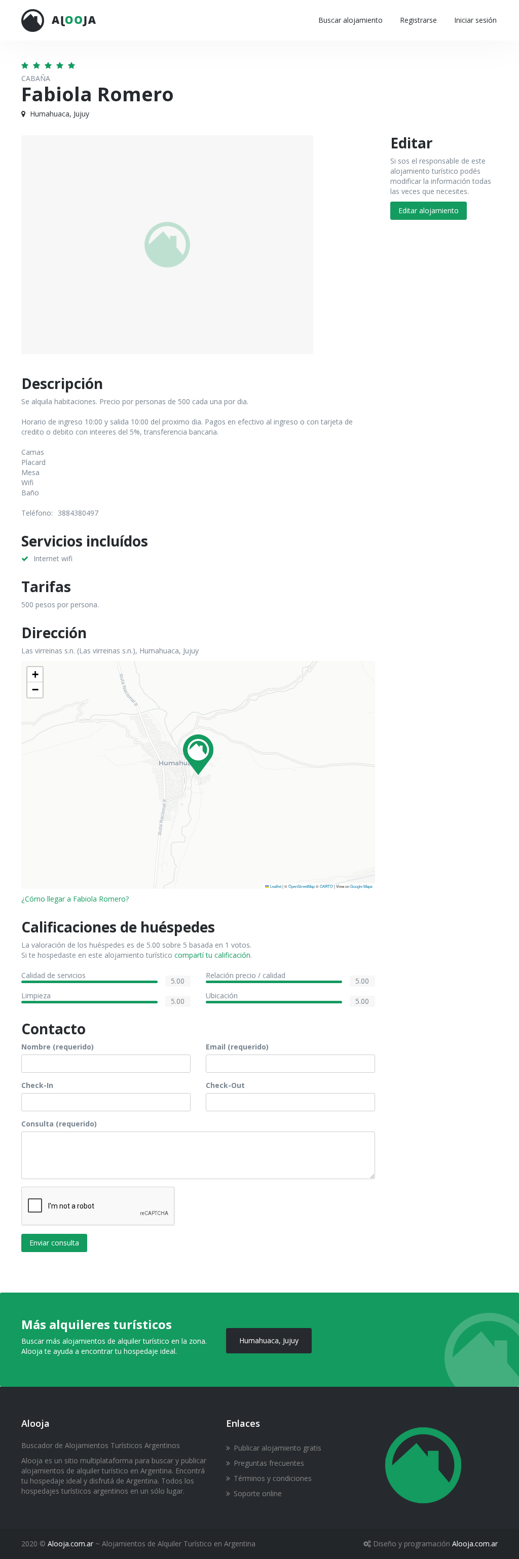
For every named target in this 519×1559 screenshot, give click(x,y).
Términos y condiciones (273, 1478)
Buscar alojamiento (350, 20)
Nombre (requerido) (57, 1046)
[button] (198, 754)
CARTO (326, 886)
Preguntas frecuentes (269, 1463)
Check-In (37, 1085)
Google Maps (361, 886)
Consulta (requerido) (59, 1123)
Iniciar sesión (475, 20)
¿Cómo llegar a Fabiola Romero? (75, 899)
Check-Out (225, 1085)
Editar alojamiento (428, 210)
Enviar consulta (54, 1243)
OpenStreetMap (301, 886)
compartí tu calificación (212, 955)
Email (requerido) (237, 1046)
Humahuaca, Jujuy (269, 1340)
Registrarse (418, 20)
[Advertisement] (444, 392)
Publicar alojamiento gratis (277, 1448)
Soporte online (258, 1493)
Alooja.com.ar (70, 1543)
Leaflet (275, 886)
